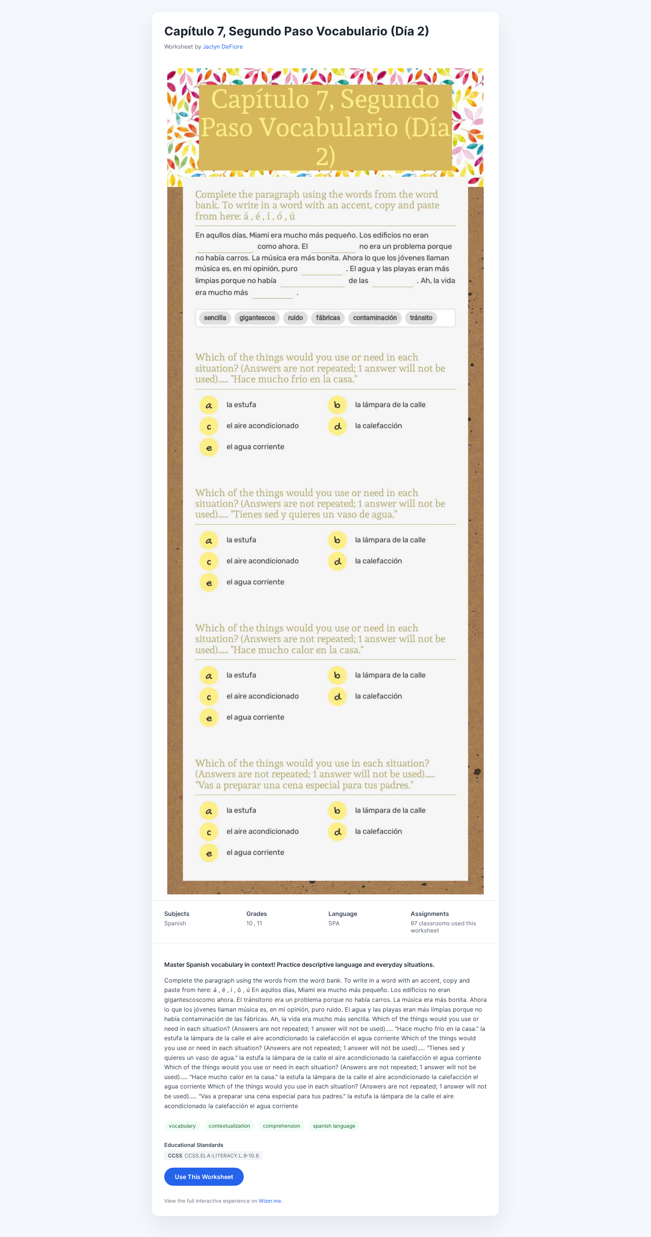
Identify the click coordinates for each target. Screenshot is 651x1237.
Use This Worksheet (204, 1176)
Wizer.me (270, 1201)
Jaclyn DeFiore (223, 46)
